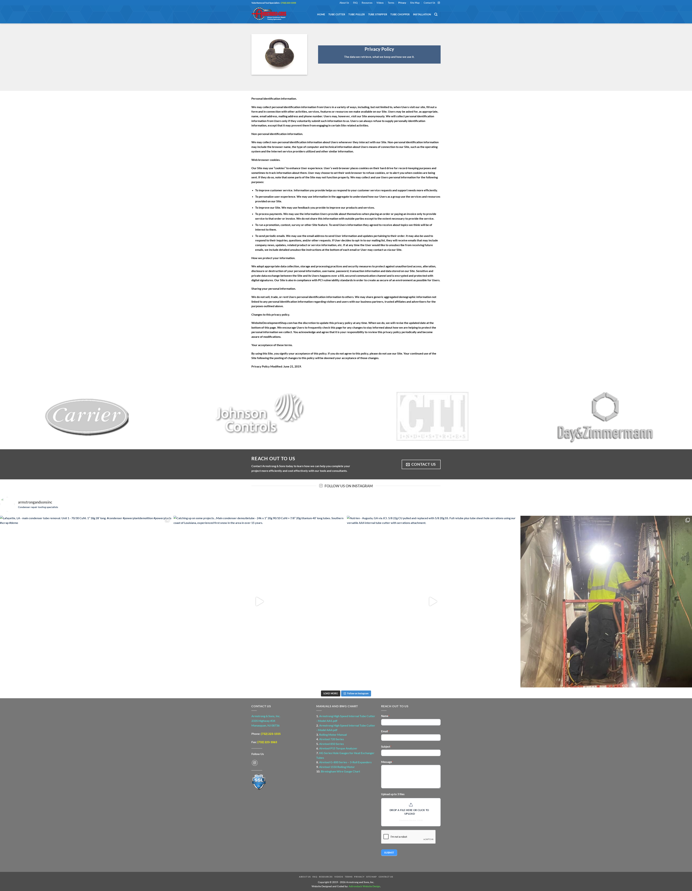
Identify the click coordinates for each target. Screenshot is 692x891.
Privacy (402, 2)
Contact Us (429, 2)
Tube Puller (356, 14)
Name (385, 716)
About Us (344, 2)
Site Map (415, 2)
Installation (422, 14)
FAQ (355, 2)
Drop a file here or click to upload (410, 811)
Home (321, 14)
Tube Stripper (377, 14)
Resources (367, 2)
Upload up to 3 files (393, 794)
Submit (389, 852)
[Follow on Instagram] (439, 3)
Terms (391, 2)
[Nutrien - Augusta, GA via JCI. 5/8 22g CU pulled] (433, 601)
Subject (386, 746)
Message (387, 761)
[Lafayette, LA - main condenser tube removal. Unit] (86, 601)
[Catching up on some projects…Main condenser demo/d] (259, 601)
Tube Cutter (336, 14)
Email (385, 731)
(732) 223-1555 (271, 733)
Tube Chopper (400, 14)
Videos (380, 2)
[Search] (435, 14)
